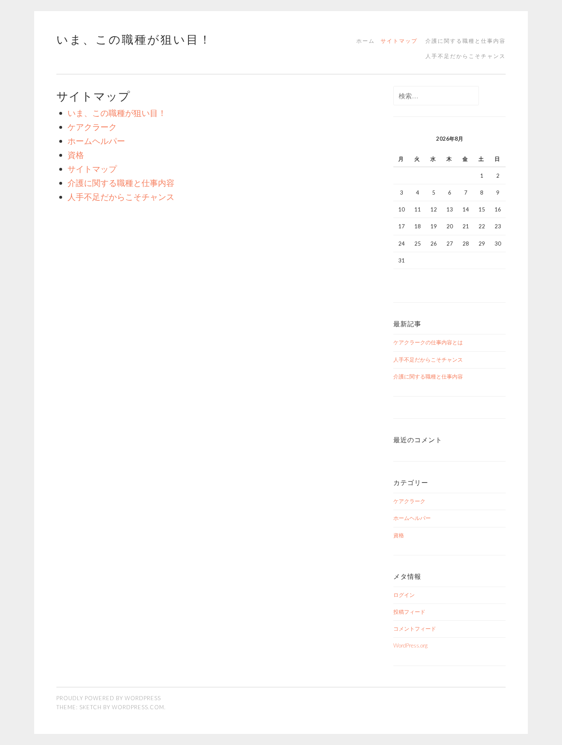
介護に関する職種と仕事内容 (465, 40)
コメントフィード (414, 628)
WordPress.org (410, 645)
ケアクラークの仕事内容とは (428, 342)
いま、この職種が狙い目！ (134, 39)
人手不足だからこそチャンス (465, 56)
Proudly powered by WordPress (108, 698)
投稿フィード (409, 611)
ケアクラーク (92, 127)
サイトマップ (399, 40)
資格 (75, 155)
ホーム (365, 40)
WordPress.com (138, 707)
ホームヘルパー (96, 141)
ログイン (404, 595)
